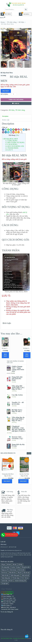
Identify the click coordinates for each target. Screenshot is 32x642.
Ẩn (17, 135)
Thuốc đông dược (5, 578)
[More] (18, 132)
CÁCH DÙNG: (11, 144)
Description (5, 116)
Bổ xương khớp (5, 567)
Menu (2, 17)
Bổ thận (11, 110)
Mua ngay (6, 91)
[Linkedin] (6, 132)
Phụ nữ (19, 572)
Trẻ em (26, 578)
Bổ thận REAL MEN (10, 139)
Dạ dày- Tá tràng (15, 567)
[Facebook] (3, 129)
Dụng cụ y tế (4, 570)
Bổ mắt (9, 564)
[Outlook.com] (11, 132)
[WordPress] (26, 129)
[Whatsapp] (8, 129)
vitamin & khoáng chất (20, 580)
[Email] (13, 129)
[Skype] (8, 132)
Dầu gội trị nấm (26, 567)
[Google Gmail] (29, 129)
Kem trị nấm (21, 570)
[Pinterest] (16, 129)
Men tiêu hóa (12, 572)
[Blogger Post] (21, 129)
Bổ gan (3, 564)
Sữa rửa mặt (26, 572)
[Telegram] (24, 129)
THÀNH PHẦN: (12, 148)
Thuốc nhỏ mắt (25, 575)
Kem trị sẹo (4, 572)
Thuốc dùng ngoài (14, 575)
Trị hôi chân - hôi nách (7, 580)
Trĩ (22, 578)
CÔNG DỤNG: (11, 141)
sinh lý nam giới (19, 85)
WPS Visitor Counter (13, 609)
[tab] (16, 116)
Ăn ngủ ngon (4, 583)
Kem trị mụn (13, 570)
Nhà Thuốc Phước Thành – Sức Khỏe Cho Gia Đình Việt (13, 638)
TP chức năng (20, 110)
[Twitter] (6, 129)
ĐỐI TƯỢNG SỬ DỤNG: (15, 142)
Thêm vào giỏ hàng (16, 99)
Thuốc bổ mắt (4, 575)
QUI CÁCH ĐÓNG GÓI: (14, 146)
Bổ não (14, 564)
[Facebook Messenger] (11, 129)
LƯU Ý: (9, 150)
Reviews (5, 120)
